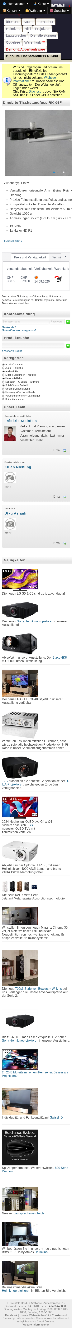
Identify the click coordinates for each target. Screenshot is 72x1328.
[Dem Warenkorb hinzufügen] (58, 281)
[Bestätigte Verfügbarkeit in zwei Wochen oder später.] (36, 278)
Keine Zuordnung (14, 399)
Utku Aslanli (15, 513)
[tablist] (36, 271)
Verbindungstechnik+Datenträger (22, 395)
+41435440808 (56, 1306)
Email (57, 450)
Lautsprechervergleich (28, 1213)
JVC (5, 781)
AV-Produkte (11, 371)
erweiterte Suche (12, 350)
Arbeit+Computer (14, 364)
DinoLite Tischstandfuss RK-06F (32, 56)
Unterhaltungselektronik (17, 388)
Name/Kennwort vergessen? (19, 330)
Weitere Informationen (36, 1324)
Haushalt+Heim (13, 378)
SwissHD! (56, 1117)
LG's (30, 825)
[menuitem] (15, 3)
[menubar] (36, 7)
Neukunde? (9, 327)
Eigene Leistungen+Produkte (20, 375)
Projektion (42, 29)
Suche (28, 22)
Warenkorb (33, 42)
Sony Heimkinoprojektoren (35, 621)
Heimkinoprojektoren (16, 1290)
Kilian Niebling (17, 467)
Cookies (57, 1315)
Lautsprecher (16, 35)
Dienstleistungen (43, 35)
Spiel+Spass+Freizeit (16, 385)
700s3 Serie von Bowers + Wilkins (38, 988)
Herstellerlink (13, 241)
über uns (12, 22)
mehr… (41, 440)
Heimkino (13, 29)
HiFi (28, 29)
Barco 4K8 (59, 657)
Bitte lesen (36, 91)
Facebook (11, 1315)
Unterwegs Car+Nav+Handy (20, 392)
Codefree (13, 42)
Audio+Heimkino (14, 368)
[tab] (30, 257)
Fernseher (45, 22)
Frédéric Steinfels (20, 421)
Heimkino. (41, 1252)
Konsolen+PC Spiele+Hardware (22, 382)
